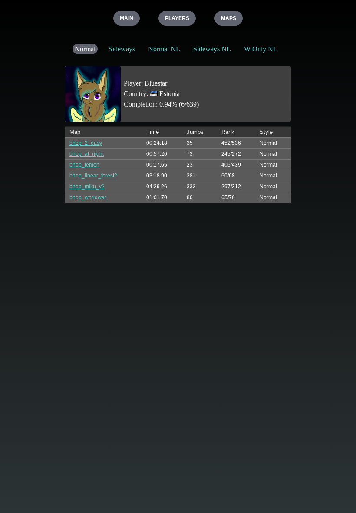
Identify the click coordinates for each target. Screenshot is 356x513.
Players (177, 18)
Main (126, 18)
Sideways (122, 49)
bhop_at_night (86, 154)
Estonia (169, 93)
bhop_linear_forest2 (93, 176)
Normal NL (164, 49)
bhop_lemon (84, 165)
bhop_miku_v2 (87, 186)
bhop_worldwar (87, 197)
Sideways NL (212, 49)
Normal (85, 49)
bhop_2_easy (85, 143)
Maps (228, 18)
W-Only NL (260, 49)
